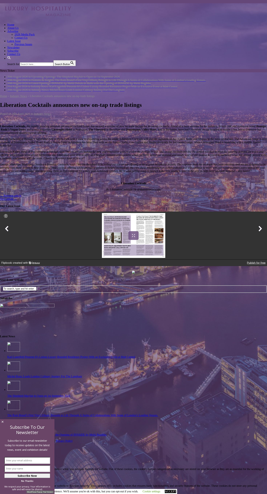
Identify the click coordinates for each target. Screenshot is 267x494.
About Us (13, 27)
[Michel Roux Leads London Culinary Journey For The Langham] (13, 370)
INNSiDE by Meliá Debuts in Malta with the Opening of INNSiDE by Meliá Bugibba (56, 434)
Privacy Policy (64, 440)
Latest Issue (14, 41)
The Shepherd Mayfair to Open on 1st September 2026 (38, 395)
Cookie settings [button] (151, 491)
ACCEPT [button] (170, 491)
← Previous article (10, 195)
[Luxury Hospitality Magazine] (38, 18)
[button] (9, 58)
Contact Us (21, 37)
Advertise (12, 31)
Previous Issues (23, 44)
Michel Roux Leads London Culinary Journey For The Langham (44, 376)
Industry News (42, 113)
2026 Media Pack (25, 34)
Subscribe (13, 50)
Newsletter (13, 47)
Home (10, 24)
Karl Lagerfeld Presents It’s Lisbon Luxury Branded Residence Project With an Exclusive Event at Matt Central (71, 356)
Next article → (8, 198)
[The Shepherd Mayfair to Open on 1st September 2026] (13, 389)
